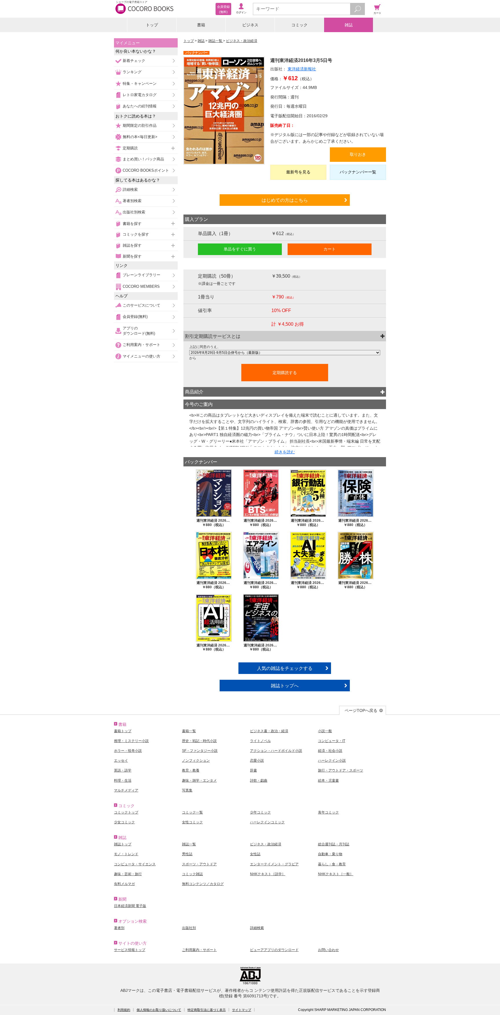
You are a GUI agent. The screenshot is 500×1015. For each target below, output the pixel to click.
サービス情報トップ (129, 950)
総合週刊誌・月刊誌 (333, 844)
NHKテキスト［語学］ (267, 874)
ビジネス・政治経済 (241, 41)
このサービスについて (141, 305)
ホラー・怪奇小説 (128, 751)
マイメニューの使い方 (141, 356)
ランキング (132, 72)
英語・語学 (122, 770)
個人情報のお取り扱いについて (159, 1010)
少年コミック (260, 812)
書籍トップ (122, 731)
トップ (152, 25)
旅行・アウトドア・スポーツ (340, 770)
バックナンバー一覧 (358, 172)
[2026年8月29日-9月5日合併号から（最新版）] (284, 353)
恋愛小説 (257, 760)
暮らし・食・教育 (332, 864)
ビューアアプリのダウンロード (274, 950)
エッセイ (121, 760)
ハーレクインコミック (267, 822)
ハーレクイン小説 (332, 760)
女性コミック (192, 822)
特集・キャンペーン (140, 83)
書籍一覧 (189, 731)
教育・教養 (190, 770)
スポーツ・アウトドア (199, 864)
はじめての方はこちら (285, 200)
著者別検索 (132, 201)
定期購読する (285, 372)
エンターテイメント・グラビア (274, 864)
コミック (299, 25)
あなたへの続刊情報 (140, 106)
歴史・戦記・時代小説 (199, 741)
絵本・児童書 (328, 780)
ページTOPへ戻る (361, 710)
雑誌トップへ (285, 685)
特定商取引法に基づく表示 (207, 1010)
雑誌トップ (122, 844)
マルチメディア (126, 790)
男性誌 (187, 854)
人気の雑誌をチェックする (284, 668)
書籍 (201, 25)
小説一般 (325, 731)
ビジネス (250, 25)
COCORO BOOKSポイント (146, 170)
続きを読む (285, 452)
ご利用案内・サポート (141, 344)
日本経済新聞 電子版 (130, 906)
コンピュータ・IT (331, 741)
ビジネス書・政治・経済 (269, 731)
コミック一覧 (192, 812)
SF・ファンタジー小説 (200, 751)
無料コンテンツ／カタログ (203, 884)
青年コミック (328, 812)
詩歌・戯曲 (258, 780)
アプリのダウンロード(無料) (139, 331)
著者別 (119, 928)
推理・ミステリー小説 (131, 741)
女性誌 (255, 854)
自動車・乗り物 (330, 854)
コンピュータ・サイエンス (135, 864)
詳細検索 (130, 189)
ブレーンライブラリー (141, 275)
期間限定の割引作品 (140, 125)
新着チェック (134, 60)
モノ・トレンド (126, 854)
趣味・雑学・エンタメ (199, 780)
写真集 (187, 790)
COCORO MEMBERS (141, 286)
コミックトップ (126, 812)
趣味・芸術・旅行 (128, 874)
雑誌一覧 (215, 41)
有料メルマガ (124, 884)
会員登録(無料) (135, 316)
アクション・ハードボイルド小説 (276, 751)
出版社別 (189, 928)
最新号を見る (298, 172)
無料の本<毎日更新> (140, 137)
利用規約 (123, 1010)
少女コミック (124, 822)
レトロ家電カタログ (140, 95)
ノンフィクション (196, 760)
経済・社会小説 (330, 751)
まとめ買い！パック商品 (143, 159)
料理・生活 (122, 780)
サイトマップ (241, 1010)
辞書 (253, 770)
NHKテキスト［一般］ (335, 874)
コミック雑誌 (192, 874)
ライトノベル (260, 741)
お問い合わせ (328, 950)
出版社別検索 (134, 212)
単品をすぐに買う (240, 249)
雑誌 (349, 25)
